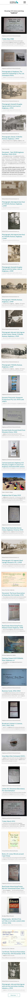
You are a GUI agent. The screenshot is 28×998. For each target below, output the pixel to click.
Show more (13, 995)
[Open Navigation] (24, 2)
